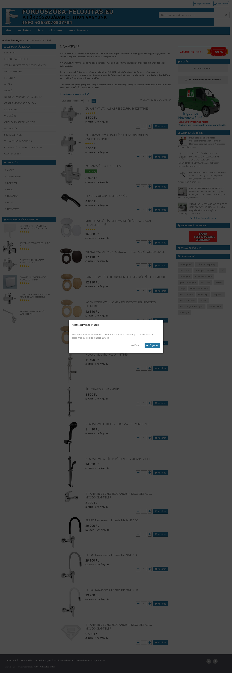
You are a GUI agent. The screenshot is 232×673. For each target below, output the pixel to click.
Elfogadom (153, 345)
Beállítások (135, 345)
